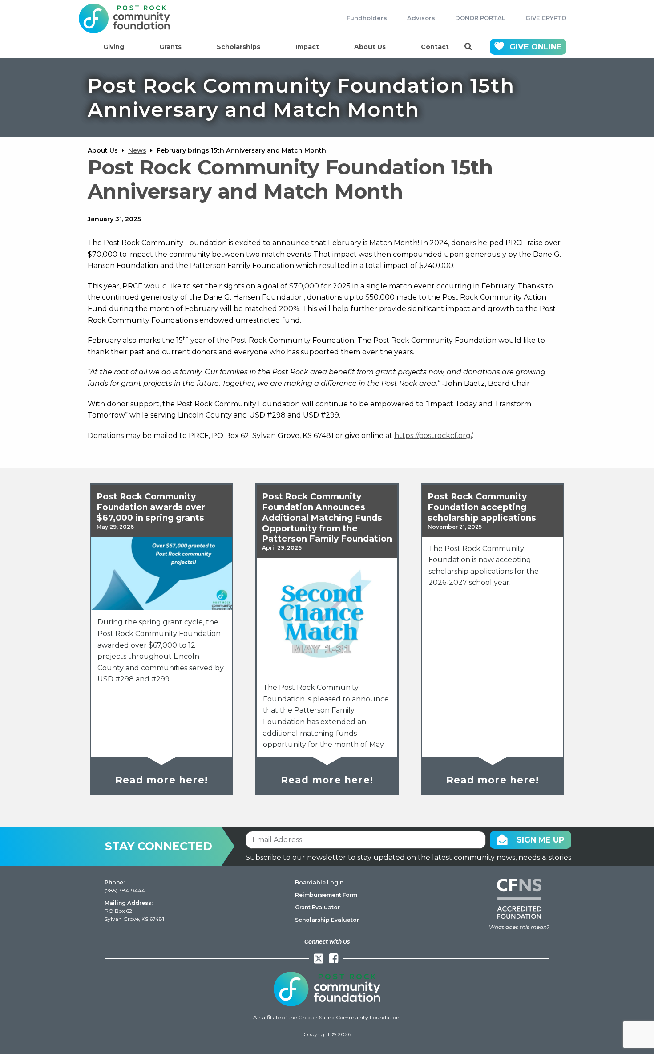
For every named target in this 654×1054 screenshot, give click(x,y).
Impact (307, 47)
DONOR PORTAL (480, 17)
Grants (170, 47)
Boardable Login (319, 882)
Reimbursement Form (326, 895)
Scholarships (238, 47)
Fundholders (367, 17)
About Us (370, 47)
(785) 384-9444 (125, 890)
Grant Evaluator (317, 907)
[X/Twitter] (318, 958)
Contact (435, 47)
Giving (113, 47)
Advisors (421, 17)
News (137, 150)
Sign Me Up (541, 839)
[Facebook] (333, 958)
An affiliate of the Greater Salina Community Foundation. (327, 1017)
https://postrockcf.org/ (433, 435)
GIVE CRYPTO (545, 17)
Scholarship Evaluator (327, 919)
